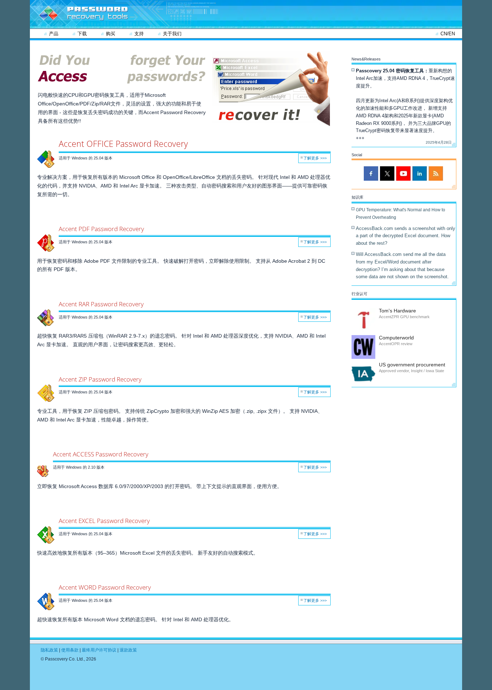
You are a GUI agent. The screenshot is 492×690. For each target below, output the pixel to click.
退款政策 (128, 650)
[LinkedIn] (419, 173)
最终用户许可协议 (99, 650)
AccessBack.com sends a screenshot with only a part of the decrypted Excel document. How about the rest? (405, 236)
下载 (82, 33)
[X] (387, 173)
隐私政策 (49, 650)
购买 (110, 33)
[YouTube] (403, 173)
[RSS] (436, 173)
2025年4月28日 (439, 142)
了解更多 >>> (315, 158)
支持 (139, 33)
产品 (53, 33)
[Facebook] (371, 173)
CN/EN (447, 33)
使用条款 (70, 650)
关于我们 (172, 33)
